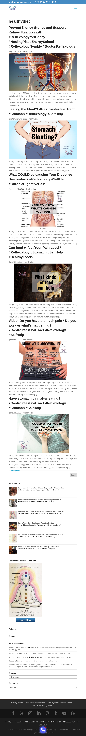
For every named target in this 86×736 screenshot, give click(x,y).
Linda (11, 664)
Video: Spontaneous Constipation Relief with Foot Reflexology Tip (42, 649)
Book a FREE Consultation (35, 703)
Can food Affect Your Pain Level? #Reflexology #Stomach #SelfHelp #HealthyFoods (36, 252)
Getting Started (17, 703)
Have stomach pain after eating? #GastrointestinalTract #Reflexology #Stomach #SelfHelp (37, 403)
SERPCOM (64, 729)
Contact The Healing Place (42, 706)
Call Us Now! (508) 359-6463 (20, 2)
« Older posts (14, 470)
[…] (59, 490)
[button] (75, 9)
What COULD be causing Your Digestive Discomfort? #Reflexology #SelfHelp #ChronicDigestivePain (40, 179)
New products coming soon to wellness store (56, 657)
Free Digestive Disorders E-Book (60, 703)
